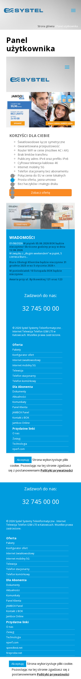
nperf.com (12, 642)
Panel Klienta (13, 601)
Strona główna (46, 26)
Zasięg (10, 632)
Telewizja (11, 564)
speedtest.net (14, 648)
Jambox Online (14, 616)
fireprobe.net (14, 653)
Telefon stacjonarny (17, 569)
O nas (9, 627)
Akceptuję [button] (17, 664)
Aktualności (13, 590)
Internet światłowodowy (20, 553)
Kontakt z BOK (14, 611)
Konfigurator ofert (17, 548)
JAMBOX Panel (14, 606)
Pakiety (10, 543)
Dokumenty (13, 585)
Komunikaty (13, 595)
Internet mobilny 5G (17, 558)
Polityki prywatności (53, 674)
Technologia (13, 637)
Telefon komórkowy (18, 574)
